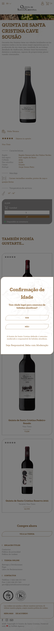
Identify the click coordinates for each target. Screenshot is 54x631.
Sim (27, 318)
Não (27, 326)
